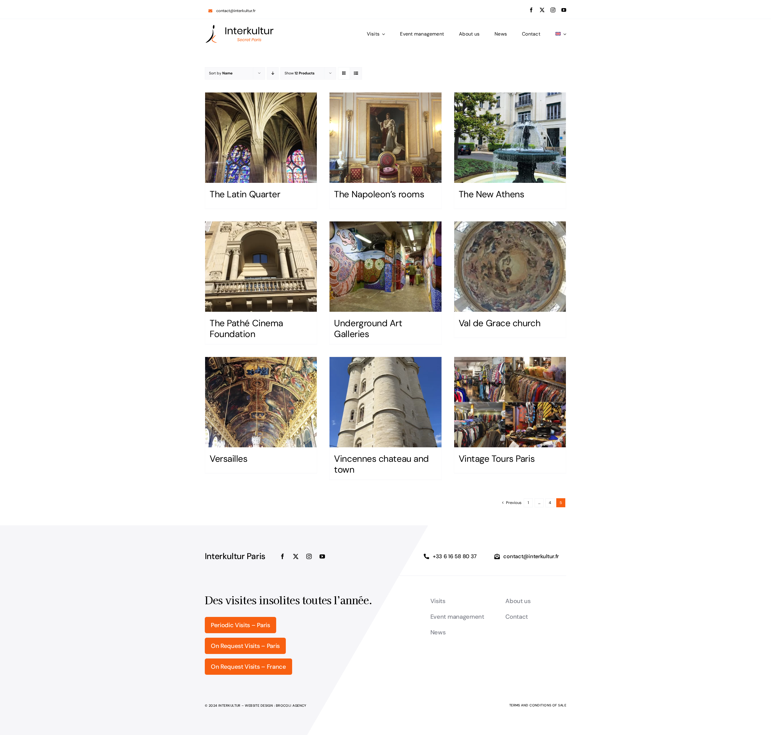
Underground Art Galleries (368, 328)
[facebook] (531, 10)
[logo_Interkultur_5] (239, 26)
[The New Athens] (510, 137)
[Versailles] (261, 402)
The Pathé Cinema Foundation (246, 328)
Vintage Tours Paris (497, 458)
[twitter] (542, 10)
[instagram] (553, 10)
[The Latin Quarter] (261, 137)
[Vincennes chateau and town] (385, 402)
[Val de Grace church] (510, 266)
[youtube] (563, 10)
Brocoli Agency (291, 705)
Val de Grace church (499, 323)
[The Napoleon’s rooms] (385, 137)
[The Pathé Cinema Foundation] (261, 266)
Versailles (229, 458)
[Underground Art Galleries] (385, 266)
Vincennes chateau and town (381, 464)
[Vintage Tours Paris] (510, 402)
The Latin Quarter (245, 194)
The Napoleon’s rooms (379, 194)
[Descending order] (273, 73)
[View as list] (356, 73)
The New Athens (491, 194)
